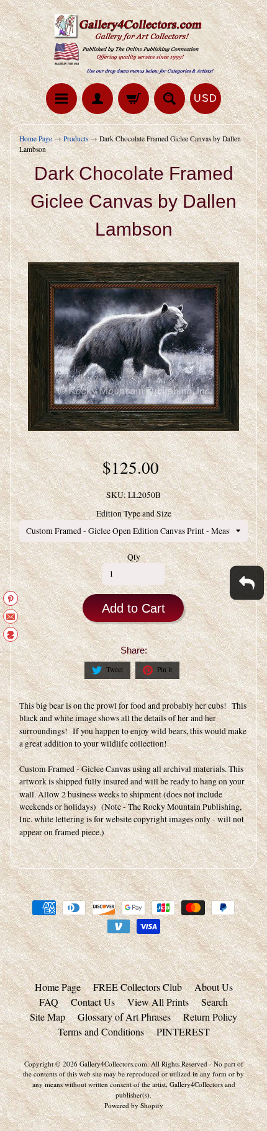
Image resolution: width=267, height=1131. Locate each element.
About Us (213, 986)
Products (75, 138)
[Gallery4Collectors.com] (133, 43)
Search (214, 1001)
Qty (133, 556)
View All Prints (158, 1001)
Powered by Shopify (133, 1105)
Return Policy (210, 1016)
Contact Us (93, 1001)
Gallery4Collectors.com (113, 1063)
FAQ (48, 1001)
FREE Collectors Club (137, 986)
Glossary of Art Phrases (124, 1016)
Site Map (47, 1016)
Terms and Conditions (101, 1031)
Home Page (35, 138)
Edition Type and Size (133, 513)
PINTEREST (183, 1031)
